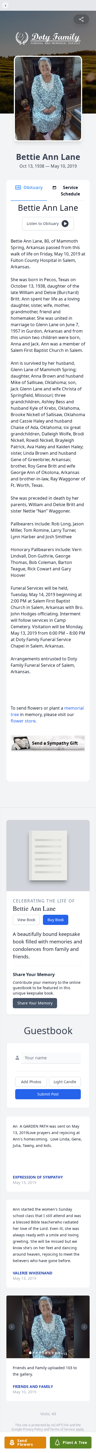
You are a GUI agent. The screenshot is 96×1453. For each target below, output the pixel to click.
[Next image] (84, 1327)
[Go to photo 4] (40, 1353)
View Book (26, 919)
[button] (48, 1327)
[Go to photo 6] (46, 1353)
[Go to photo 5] (43, 1353)
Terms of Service (62, 1429)
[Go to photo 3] (37, 1353)
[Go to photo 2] (34, 1353)
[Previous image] (12, 1327)
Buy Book (55, 919)
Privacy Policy (33, 1429)
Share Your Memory (35, 1003)
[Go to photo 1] (30, 1353)
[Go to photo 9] (56, 1353)
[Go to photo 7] (50, 1353)
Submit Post (48, 1094)
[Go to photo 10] (59, 1353)
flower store (23, 721)
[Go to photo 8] (53, 1353)
